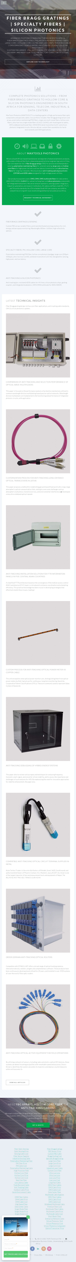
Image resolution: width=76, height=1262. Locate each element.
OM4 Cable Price (21, 1199)
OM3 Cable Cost (55, 1190)
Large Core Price (54, 1163)
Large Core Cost (55, 1166)
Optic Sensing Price (21, 1151)
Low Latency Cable (21, 1183)
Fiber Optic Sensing (21, 1149)
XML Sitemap (49, 1255)
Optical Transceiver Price (54, 1228)
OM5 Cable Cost (55, 1202)
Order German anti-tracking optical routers (29, 957)
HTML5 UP (64, 1255)
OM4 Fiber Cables (21, 1197)
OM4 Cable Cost (21, 1202)
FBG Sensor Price (54, 1151)
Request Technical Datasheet (38, 197)
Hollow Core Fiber (21, 1173)
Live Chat (38, 1131)
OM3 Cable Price (54, 1187)
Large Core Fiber (54, 1161)
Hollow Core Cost (21, 1178)
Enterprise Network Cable (54, 1219)
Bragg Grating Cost (55, 1156)
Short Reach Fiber (54, 1216)
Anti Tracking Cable (21, 1187)
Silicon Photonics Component (54, 1226)
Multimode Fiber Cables (54, 1209)
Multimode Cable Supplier (54, 1195)
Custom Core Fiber (55, 1171)
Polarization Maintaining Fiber (21, 1161)
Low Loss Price (54, 1178)
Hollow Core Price (21, 1175)
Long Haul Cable (55, 1183)
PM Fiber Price (21, 1163)
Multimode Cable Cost (55, 1214)
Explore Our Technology (38, 62)
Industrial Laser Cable (55, 1168)
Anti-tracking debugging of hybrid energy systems (32, 765)
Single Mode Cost (21, 1214)
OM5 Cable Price (54, 1199)
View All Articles (17, 1082)
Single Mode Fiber (21, 1209)
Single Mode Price (21, 1211)
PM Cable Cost (21, 1166)
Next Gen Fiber (21, 1180)
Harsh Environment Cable (21, 1192)
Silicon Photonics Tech (54, 1221)
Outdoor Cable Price (21, 1190)
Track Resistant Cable (21, 1185)
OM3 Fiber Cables (54, 1185)
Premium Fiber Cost (54, 1207)
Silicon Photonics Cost (54, 1223)
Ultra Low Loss (54, 1173)
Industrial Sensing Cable (21, 1159)
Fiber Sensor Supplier (21, 1156)
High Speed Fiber (21, 1204)
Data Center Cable (21, 1207)
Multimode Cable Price (54, 1211)
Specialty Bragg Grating (54, 1159)
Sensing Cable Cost (21, 1154)
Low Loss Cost (54, 1180)
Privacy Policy (38, 1255)
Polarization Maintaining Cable (21, 1168)
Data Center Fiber (54, 1192)
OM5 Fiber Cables (54, 1197)
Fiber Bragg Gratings (54, 1149)
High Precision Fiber (21, 1171)
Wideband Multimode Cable (55, 1204)
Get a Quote (38, 1125)
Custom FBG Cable (55, 1154)
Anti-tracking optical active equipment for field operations (37, 1053)
